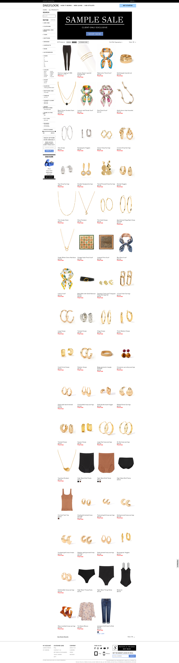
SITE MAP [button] (134, 662)
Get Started (128, 5)
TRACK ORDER (58, 654)
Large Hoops (62, 331)
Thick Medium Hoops (123, 331)
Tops (45, 34)
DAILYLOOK (46, 125)
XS (44, 65)
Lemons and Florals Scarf (85, 110)
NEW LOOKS (78, 5)
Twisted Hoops (82, 331)
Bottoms (46, 38)
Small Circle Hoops (63, 367)
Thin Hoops (61, 148)
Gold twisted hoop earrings (105, 552)
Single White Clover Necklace (67, 257)
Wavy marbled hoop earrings (66, 626)
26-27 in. (46, 97)
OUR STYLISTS (89, 5)
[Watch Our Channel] (105, 648)
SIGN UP (48, 151)
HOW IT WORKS (66, 5)
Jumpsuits (47, 45)
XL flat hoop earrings (123, 442)
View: (130, 42)
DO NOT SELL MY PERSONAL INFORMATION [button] (121, 662)
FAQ (55, 647)
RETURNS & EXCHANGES (60, 652)
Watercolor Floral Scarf (104, 73)
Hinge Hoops (101, 331)
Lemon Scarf (62, 293)
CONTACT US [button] (133, 660)
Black (51, 71)
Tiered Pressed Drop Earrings (106, 184)
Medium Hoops (82, 367)
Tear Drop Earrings (63, 184)
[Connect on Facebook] (95, 648)
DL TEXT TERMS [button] (106, 662)
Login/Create (47, 647)
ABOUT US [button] (127, 660)
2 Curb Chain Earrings (123, 293)
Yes (44, 115)
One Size (46, 61)
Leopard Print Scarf (103, 257)
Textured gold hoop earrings (106, 515)
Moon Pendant (82, 220)
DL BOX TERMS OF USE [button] (97, 662)
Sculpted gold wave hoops (66, 552)
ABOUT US (72, 647)
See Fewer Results (62, 636)
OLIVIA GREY (46, 126)
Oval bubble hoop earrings (85, 404)
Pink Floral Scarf (102, 110)
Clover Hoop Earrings (103, 148)
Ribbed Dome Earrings (124, 404)
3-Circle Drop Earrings (124, 148)
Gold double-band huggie (105, 404)
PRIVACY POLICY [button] (79, 662)
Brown (52, 72)
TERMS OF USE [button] (87, 662)
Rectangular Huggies (83, 148)
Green (51, 74)
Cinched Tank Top (63, 515)
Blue (45, 72)
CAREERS (72, 650)
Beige (45, 71)
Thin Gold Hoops (102, 220)
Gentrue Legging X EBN (65, 73)
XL (44, 64)
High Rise (46, 92)
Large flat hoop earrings (104, 442)
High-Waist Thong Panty (84, 590)
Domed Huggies (122, 184)
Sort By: (111, 42)
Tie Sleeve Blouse (82, 626)
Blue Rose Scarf (122, 257)
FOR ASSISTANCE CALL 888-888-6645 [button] (115, 660)
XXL (45, 66)
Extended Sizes (83, 42)
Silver (45, 76)
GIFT (55, 656)
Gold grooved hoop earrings (125, 515)
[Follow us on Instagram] (98, 648)
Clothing (47, 26)
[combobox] (134, 42)
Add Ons (46, 22)
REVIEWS (72, 654)
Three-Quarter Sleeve (49, 87)
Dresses (46, 41)
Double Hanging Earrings (85, 184)
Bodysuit (119, 590)
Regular (46, 102)
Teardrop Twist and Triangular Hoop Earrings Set (106, 294)
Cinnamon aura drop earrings (126, 367)
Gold (45, 74)
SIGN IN (132, 1)
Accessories (48, 52)
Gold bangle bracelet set (124, 73)
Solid (45, 82)
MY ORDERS (46, 650)
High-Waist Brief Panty (84, 478)
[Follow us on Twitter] (101, 648)
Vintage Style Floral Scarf (85, 257)
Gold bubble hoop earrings (66, 590)
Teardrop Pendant (63, 478)
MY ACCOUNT (47, 645)
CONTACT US (57, 650)
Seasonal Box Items (48, 31)
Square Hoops (81, 442)
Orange (46, 75)
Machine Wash (47, 109)
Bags (45, 48)
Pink (51, 75)
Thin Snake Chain (63, 220)
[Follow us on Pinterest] (108, 648)
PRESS (71, 652)
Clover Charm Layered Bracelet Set (84, 74)
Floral (45, 81)
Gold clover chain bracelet (125, 110)
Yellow (52, 76)
